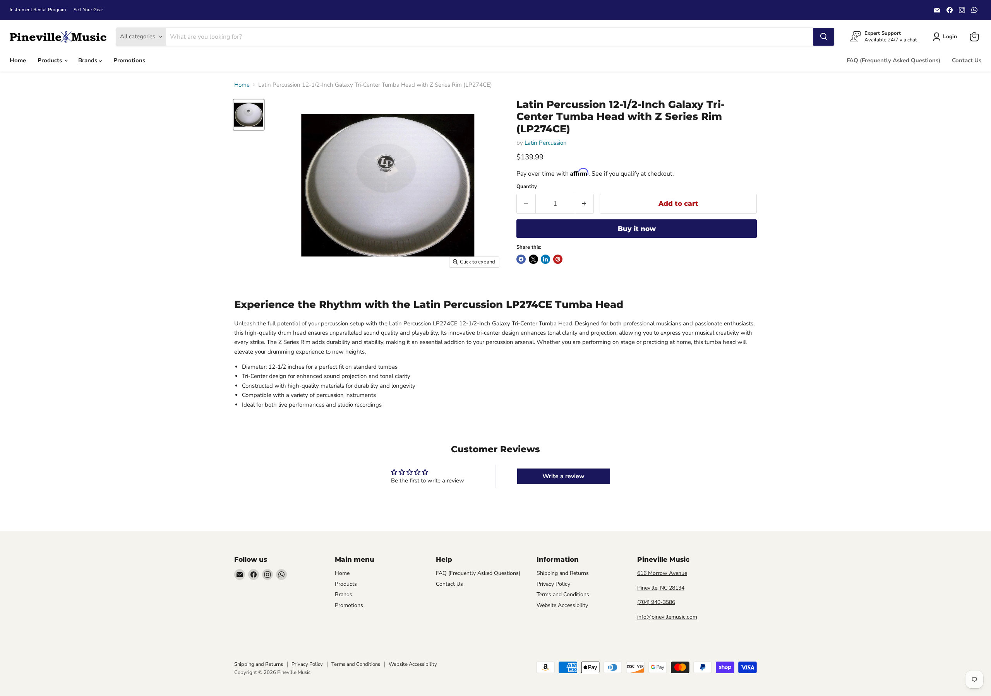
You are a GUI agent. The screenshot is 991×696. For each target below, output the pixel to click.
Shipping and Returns (563, 573)
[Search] (823, 37)
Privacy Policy (553, 584)
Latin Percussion (546, 143)
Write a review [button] (563, 476)
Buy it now (637, 229)
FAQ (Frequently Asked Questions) (893, 60)
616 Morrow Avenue (662, 573)
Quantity (526, 187)
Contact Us (966, 60)
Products (50, 60)
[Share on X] (533, 259)
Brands (88, 60)
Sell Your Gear (88, 9)
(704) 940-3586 (656, 602)
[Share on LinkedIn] (545, 259)
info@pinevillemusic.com (667, 617)
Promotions (129, 60)
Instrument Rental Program (38, 9)
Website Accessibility (562, 605)
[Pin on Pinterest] (557, 259)
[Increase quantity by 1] (584, 204)
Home (18, 60)
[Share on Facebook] (521, 259)
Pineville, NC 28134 (660, 588)
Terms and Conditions (563, 594)
